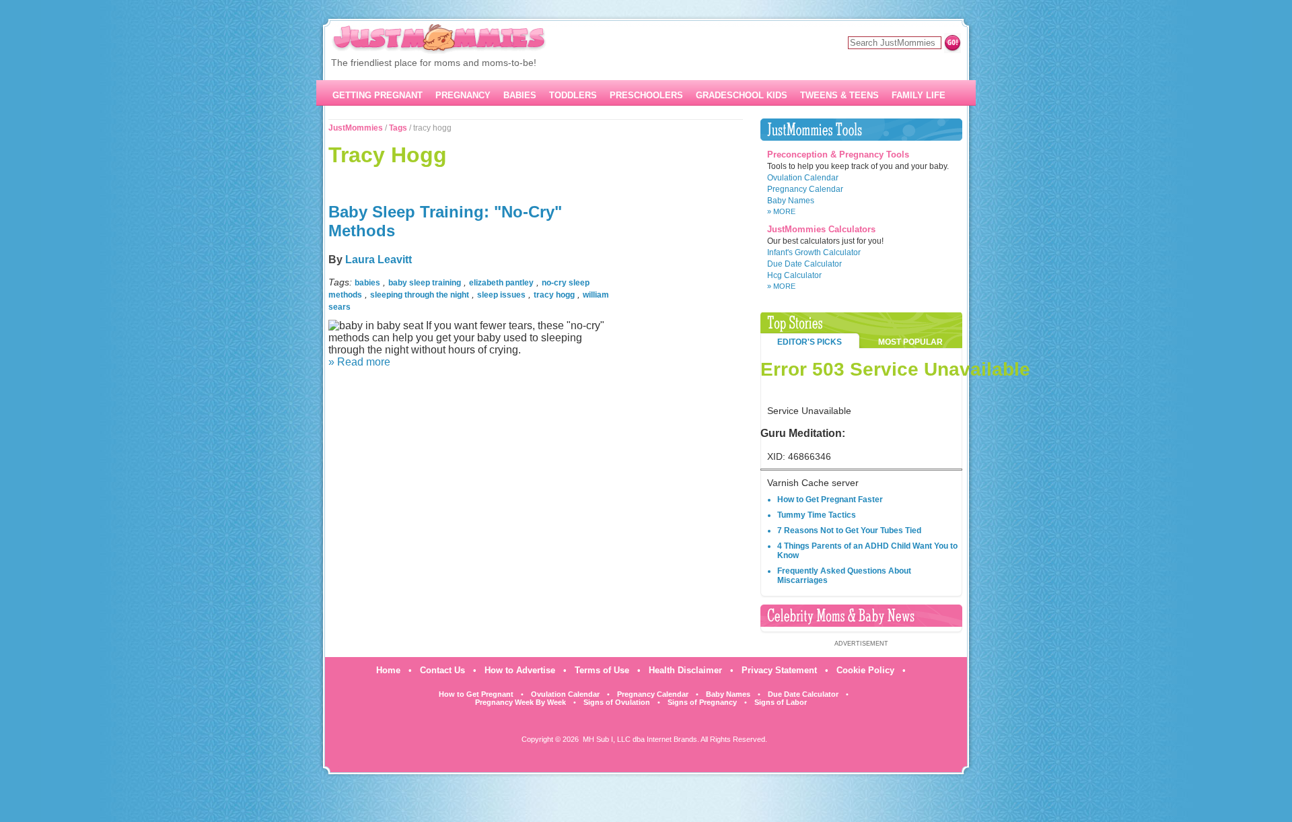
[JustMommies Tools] (861, 129)
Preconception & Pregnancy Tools (838, 154)
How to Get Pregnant (476, 694)
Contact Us (442, 670)
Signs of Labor (780, 702)
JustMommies (355, 128)
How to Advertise (520, 670)
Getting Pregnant (377, 95)
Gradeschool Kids (741, 95)
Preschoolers (646, 95)
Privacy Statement (779, 670)
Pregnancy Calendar (805, 189)
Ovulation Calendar (802, 177)
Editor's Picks (809, 342)
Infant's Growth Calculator (814, 252)
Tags (398, 128)
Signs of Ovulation (616, 702)
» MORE (781, 211)
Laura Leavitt (378, 259)
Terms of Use (602, 670)
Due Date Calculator (804, 264)
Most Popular (910, 342)
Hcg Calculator (794, 275)
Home (388, 670)
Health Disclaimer (685, 670)
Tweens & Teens (839, 95)
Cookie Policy (865, 670)
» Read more (359, 362)
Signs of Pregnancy (702, 702)
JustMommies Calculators (821, 229)
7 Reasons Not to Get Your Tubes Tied (849, 530)
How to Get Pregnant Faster (830, 499)
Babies (519, 95)
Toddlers (573, 95)
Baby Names (790, 200)
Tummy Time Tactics (816, 515)
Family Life (918, 95)
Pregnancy (463, 95)
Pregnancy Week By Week (520, 702)
